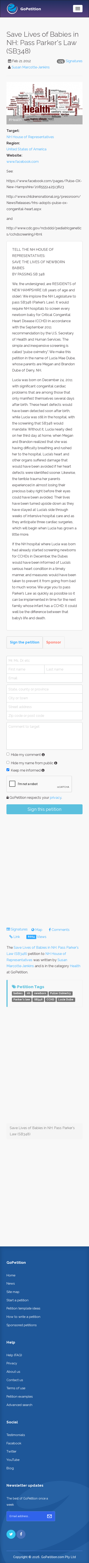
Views (37, 937)
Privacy (11, 1363)
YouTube (12, 1460)
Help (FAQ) (14, 1355)
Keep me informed (26, 770)
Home (10, 1275)
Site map (12, 1292)
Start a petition (17, 1300)
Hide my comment (26, 755)
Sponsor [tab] (53, 642)
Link (16, 937)
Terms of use (15, 1388)
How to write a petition (23, 1316)
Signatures (74, 61)
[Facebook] (20, 1534)
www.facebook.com (22, 162)
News (10, 1283)
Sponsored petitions (21, 1325)
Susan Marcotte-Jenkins (31, 67)
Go (49, 1516)
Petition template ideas (23, 1308)
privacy (55, 798)
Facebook (13, 1443)
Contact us (14, 1380)
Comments (60, 930)
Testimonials (15, 1435)
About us (13, 1371)
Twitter (11, 1451)
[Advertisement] (44, 867)
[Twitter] (11, 1534)
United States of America (26, 149)
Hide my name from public (32, 763)
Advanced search (19, 1405)
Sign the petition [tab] (24, 642)
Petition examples (19, 1396)
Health (75, 966)
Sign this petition (44, 809)
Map (38, 930)
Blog (10, 1468)
